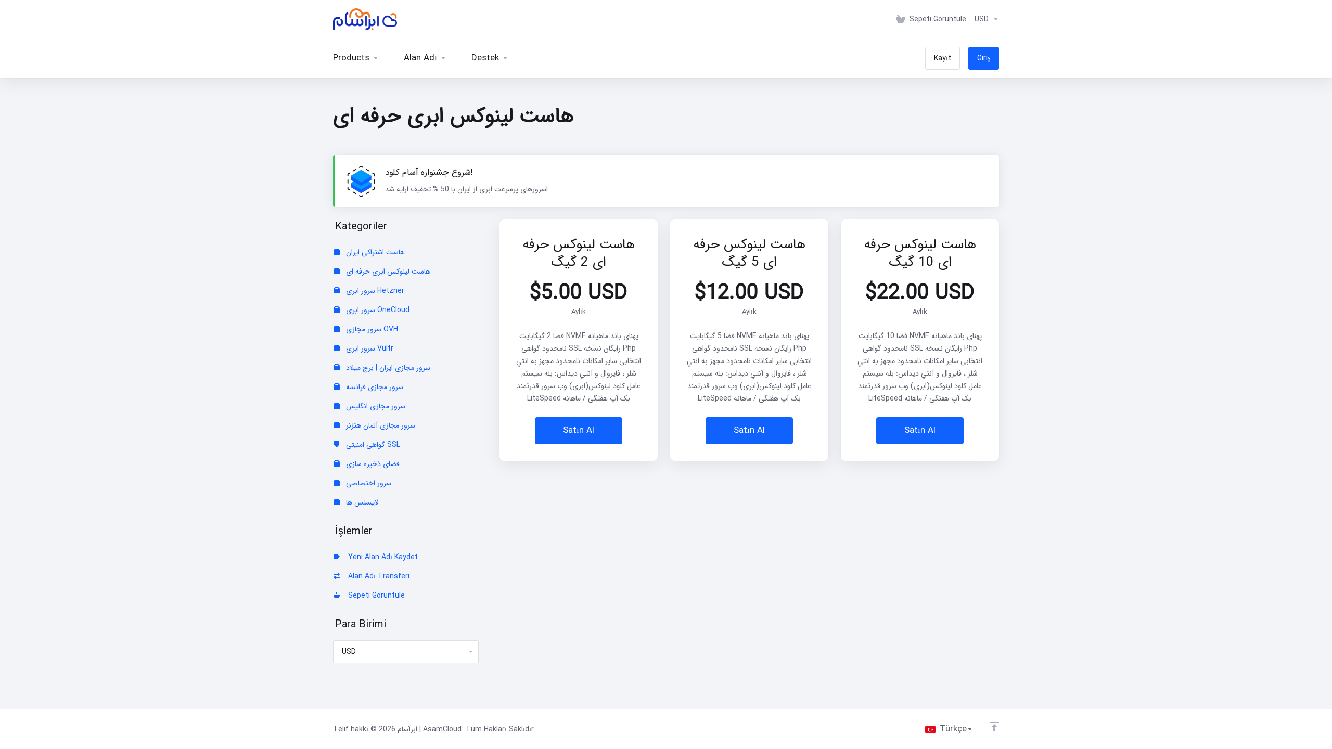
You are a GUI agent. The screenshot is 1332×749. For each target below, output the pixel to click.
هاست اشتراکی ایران (374, 252)
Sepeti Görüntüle (374, 595)
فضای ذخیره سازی (372, 464)
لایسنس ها (361, 502)
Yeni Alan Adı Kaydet (381, 557)
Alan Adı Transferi (376, 576)
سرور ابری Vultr (368, 348)
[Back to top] (994, 726)
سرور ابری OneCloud (376, 310)
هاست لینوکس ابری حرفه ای (387, 271)
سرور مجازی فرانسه (373, 387)
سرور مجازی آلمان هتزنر (379, 425)
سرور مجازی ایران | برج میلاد (387, 367)
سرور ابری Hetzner (374, 290)
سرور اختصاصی (367, 483)
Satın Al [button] (578, 430)
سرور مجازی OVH (371, 329)
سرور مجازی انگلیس (374, 406)
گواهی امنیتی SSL (372, 444)
